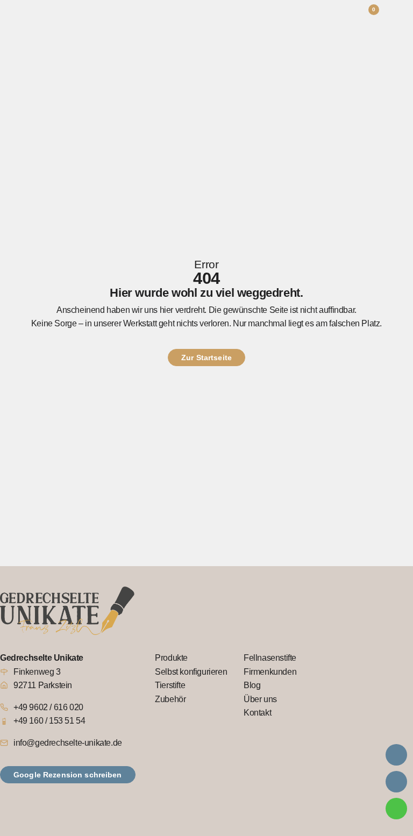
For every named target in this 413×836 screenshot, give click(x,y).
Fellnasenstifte (270, 657)
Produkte (171, 657)
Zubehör (170, 699)
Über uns (260, 699)
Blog (252, 685)
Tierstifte (170, 685)
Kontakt (257, 712)
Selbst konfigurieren (191, 671)
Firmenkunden (270, 671)
